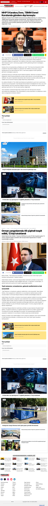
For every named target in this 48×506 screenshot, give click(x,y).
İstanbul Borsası (27, 487)
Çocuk (14, 488)
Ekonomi (2, 492)
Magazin (14, 484)
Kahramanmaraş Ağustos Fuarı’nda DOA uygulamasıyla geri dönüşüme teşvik (33, 442)
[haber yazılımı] (41, 505)
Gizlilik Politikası (39, 484)
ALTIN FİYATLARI (13, 2)
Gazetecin (4, 10)
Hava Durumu (27, 495)
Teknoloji (3, 490)
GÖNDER (44, 133)
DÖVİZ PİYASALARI (26, 1)
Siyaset (2, 485)
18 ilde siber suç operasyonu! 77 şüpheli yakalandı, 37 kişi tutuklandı (21, 199)
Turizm (14, 490)
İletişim (37, 485)
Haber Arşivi (38, 487)
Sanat (14, 485)
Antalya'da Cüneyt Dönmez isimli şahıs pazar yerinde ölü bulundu (32, 204)
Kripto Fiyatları (27, 492)
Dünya (2, 493)
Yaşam (2, 495)
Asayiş (8, 228)
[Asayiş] (24, 185)
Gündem (8, 10)
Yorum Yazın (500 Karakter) (7, 122)
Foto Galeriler (27, 484)
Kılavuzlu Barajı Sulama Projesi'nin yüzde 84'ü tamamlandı (33, 215)
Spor (2, 488)
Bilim (14, 487)
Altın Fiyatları (27, 490)
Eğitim (14, 492)
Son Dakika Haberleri (40, 488)
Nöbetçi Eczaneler (28, 493)
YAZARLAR (13, 1)
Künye (37, 482)
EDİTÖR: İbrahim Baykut (16, 26)
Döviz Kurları (27, 488)
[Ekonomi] (24, 154)
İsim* (3, 117)
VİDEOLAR (19, 1)
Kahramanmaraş (4, 482)
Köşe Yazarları (27, 482)
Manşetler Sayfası (28, 485)
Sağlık (14, 493)
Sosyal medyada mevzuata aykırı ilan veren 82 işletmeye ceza (19, 169)
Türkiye (14, 482)
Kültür (14, 495)
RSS (13, 501)
